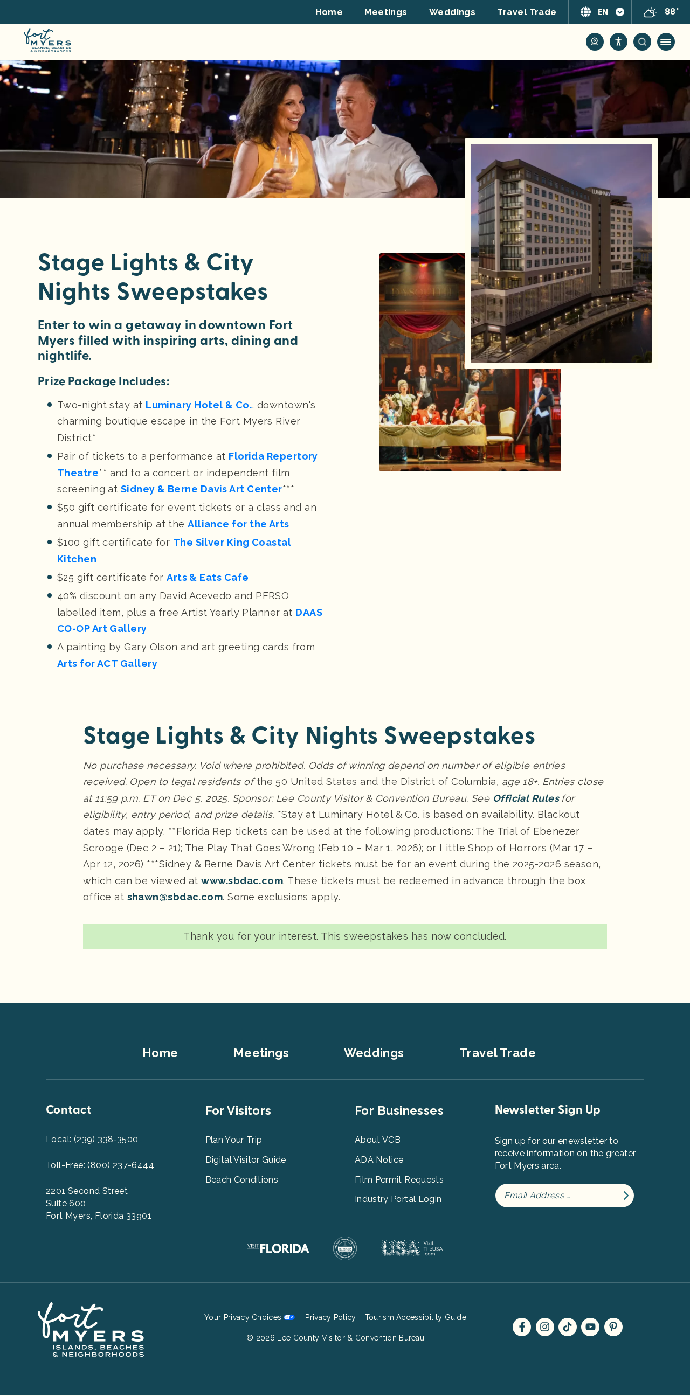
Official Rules (527, 798)
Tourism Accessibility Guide (415, 1317)
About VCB (378, 1140)
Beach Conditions (242, 1180)
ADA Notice (379, 1160)
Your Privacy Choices (242, 1317)
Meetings (386, 12)
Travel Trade (526, 12)
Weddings (452, 12)
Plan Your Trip (234, 1140)
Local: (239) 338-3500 (92, 1139)
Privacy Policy (330, 1317)
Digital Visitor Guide (245, 1160)
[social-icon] (595, 42)
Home (329, 12)
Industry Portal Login (398, 1199)
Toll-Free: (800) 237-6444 (100, 1165)
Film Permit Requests (399, 1180)
